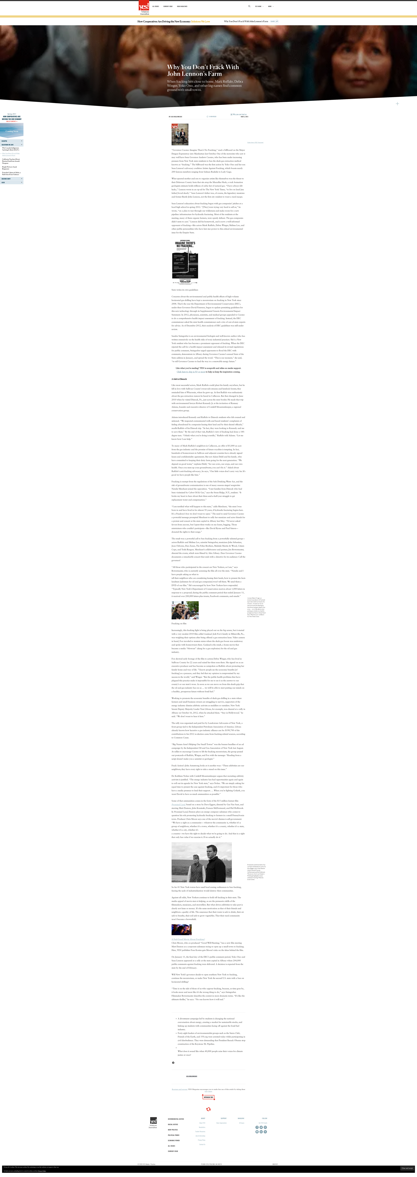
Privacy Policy (201, 1140)
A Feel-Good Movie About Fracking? (188, 939)
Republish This (208, 1097)
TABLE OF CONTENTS (11, 121)
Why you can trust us (239, 114)
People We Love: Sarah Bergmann (9, 168)
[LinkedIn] (261, 1131)
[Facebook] (257, 1127)
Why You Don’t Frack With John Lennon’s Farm (11, 154)
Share (273, 21)
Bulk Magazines (182, 6)
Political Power (173, 1135)
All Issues (155, 6)
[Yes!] (144, 7)
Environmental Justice (176, 1119)
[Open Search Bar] (249, 6)
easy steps (208, 1091)
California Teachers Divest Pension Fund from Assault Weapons (11, 161)
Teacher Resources (200, 1131)
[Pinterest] (257, 1131)
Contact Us (202, 1144)
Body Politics (173, 1130)
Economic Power (174, 1140)
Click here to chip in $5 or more (191, 372)
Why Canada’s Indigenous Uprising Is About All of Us (10, 149)
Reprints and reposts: (180, 1089)
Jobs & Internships (200, 1136)
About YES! (202, 1123)
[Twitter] (261, 1127)
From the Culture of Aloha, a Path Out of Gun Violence (11, 173)
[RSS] (265, 1131)
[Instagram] (265, 1127)
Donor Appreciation (221, 1123)
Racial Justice (173, 1124)
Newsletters (202, 1127)
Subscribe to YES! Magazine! (255, 142)
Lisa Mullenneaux (176, 116)
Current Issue (168, 6)
